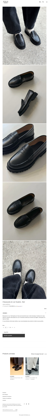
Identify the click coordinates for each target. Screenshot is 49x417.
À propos (4, 392)
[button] (12, 306)
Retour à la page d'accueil (37, 354)
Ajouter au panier (8, 335)
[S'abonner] (15, 409)
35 (3, 327)
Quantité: (6, 332)
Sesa (45, 308)
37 (7, 327)
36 (5, 327)
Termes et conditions (7, 398)
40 (14, 327)
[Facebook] (24, 404)
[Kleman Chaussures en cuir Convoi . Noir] (17, 366)
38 (10, 327)
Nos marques (5, 394)
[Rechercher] (43, 2)
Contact (4, 400)
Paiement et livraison (7, 396)
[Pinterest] (28, 404)
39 (12, 327)
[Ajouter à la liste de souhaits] (45, 313)
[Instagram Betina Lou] (26, 404)
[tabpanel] (16, 370)
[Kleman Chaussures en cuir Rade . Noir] (32, 366)
